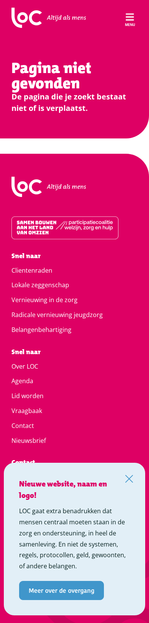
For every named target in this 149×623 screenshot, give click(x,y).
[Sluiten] (129, 478)
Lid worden (27, 396)
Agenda (22, 381)
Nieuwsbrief (28, 440)
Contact (22, 425)
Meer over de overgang (61, 590)
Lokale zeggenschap (40, 285)
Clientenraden (31, 270)
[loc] (48, 18)
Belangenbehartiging (41, 329)
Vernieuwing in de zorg (44, 300)
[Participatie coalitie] (74, 227)
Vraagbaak (26, 411)
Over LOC (24, 366)
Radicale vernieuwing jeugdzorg (57, 315)
